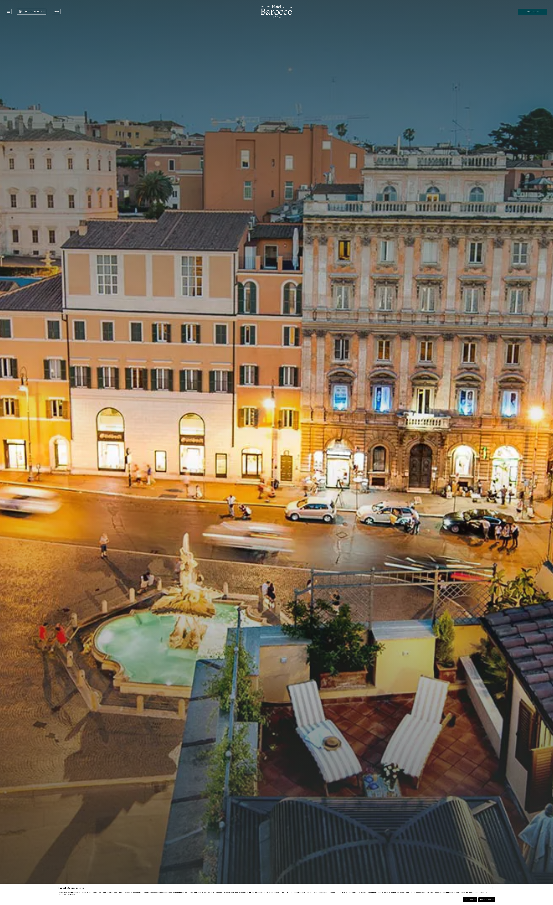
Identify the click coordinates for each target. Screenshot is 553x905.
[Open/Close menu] (9, 11)
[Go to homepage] (276, 11)
